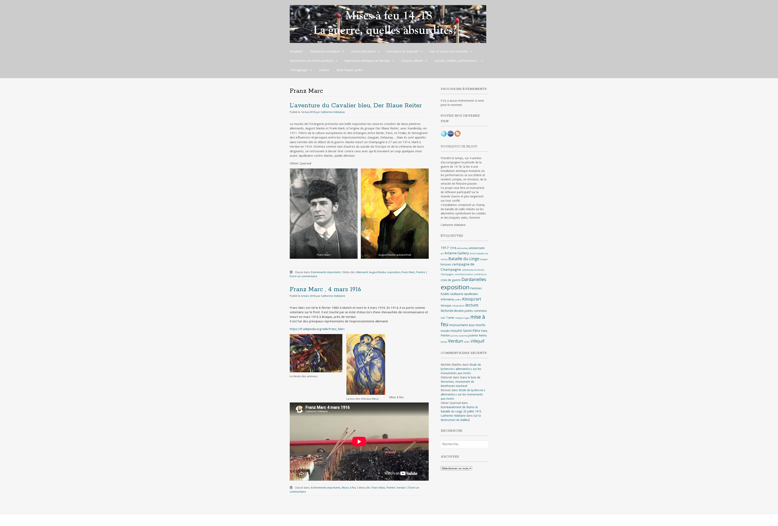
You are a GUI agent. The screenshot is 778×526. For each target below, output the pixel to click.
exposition (393, 272)
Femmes (476, 288)
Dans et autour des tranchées (448, 51)
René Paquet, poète (350, 70)
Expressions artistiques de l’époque (367, 61)
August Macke (377, 272)
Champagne (447, 274)
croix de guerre (451, 280)
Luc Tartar (447, 317)
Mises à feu (349, 487)
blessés (483, 259)
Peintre (420, 272)
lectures (447, 310)
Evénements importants (326, 272)
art (442, 253)
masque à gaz (462, 317)
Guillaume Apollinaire (464, 294)
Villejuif (477, 341)
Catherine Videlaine (333, 112)
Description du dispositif (402, 51)
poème (473, 335)
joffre (458, 299)
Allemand (362, 272)
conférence (480, 274)
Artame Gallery (457, 253)
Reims (483, 335)
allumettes (462, 248)
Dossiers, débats (412, 61)
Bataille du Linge (463, 258)
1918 (453, 248)
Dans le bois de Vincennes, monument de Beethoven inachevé (460, 381)
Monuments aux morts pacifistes (311, 61)
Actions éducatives (363, 51)
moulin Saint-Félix (465, 330)
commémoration (463, 274)
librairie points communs (470, 311)
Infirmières (448, 299)
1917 (445, 247)
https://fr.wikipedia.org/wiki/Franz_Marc (317, 329)
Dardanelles (474, 279)
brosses (446, 264)
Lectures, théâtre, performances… (456, 61)
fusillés (445, 294)
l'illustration (458, 305)
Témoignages (299, 70)
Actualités (296, 51)
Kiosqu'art (471, 299)
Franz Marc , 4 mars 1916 (325, 289)
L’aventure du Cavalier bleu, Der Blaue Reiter (356, 106)
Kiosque (446, 305)
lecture (471, 305)
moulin (445, 331)
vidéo (467, 341)
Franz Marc (408, 272)
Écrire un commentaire (303, 276)
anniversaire (477, 248)
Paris (484, 331)
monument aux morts (467, 325)
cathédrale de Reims (473, 269)
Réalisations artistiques (325, 51)
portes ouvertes (459, 335)
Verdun (401, 487)
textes (444, 341)
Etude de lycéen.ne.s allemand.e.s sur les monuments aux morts (461, 369)
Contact (324, 70)
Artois (473, 253)
